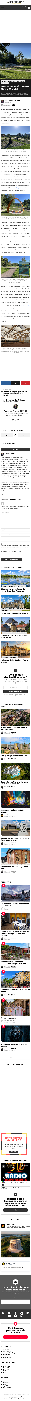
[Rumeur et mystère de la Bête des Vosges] (15, 1033)
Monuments (5, 610)
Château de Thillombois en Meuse (14, 613)
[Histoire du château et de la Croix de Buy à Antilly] (15, 625)
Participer (5, 1356)
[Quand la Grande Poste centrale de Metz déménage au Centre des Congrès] (15, 921)
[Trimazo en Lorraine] (15, 1007)
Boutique (5, 1384)
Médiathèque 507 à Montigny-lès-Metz (14, 867)
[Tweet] (15, 383)
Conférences (6, 1354)
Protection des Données (9, 1399)
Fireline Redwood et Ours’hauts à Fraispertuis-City (14, 728)
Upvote (7, 435)
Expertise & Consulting (9, 1353)
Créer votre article (15, 1337)
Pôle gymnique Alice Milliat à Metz (14, 756)
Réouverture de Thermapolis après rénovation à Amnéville (14, 783)
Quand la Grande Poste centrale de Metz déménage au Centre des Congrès (15, 933)
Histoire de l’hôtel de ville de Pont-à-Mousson (15, 661)
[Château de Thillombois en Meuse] (15, 603)
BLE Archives (6, 1366)
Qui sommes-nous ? (8, 1349)
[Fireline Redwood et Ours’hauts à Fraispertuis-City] (15, 717)
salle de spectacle (18, 188)
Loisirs (3, 706)
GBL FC (4, 1372)
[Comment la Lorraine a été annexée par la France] (15, 893)
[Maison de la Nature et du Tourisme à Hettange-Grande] (15, 828)
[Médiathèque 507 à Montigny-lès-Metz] (15, 856)
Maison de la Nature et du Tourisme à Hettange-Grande (15, 839)
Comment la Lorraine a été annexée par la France (15, 904)
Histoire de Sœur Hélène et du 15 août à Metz (15, 991)
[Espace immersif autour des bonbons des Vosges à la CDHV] (15, 951)
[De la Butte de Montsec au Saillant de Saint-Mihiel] (15, 1246)
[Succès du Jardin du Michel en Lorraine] (15, 799)
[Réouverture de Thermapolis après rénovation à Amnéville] (15, 771)
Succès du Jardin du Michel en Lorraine (13, 811)
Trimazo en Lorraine (8, 1018)
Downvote (24, 435)
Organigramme (7, 1351)
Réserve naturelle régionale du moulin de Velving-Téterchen (13, 590)
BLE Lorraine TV (7, 1369)
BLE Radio (5, 1371)
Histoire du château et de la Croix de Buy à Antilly (15, 637)
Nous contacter (7, 1387)
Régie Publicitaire (7, 1386)
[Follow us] (21, 7)
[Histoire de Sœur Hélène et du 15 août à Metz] (15, 979)
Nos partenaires (7, 1357)
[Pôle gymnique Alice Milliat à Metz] (15, 745)
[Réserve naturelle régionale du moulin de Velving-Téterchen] (15, 578)
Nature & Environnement (17, 586)
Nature (5, 586)
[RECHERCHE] (25, 7)
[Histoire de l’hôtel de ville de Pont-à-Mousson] (15, 649)
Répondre (16, 449)
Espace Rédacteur (23, 1399)
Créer (15, 1210)
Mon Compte (6, 1382)
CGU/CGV (21, 1397)
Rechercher (28, 1058)
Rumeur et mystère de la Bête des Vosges (14, 1045)
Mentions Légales (12, 1397)
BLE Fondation (6, 1368)
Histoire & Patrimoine (16, 609)
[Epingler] (25, 383)
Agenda (5, 1381)
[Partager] (6, 383)
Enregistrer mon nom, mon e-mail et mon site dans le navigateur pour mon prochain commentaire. (15, 546)
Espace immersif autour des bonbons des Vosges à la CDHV (13, 962)
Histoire (4, 609)
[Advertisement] (15, 27)
